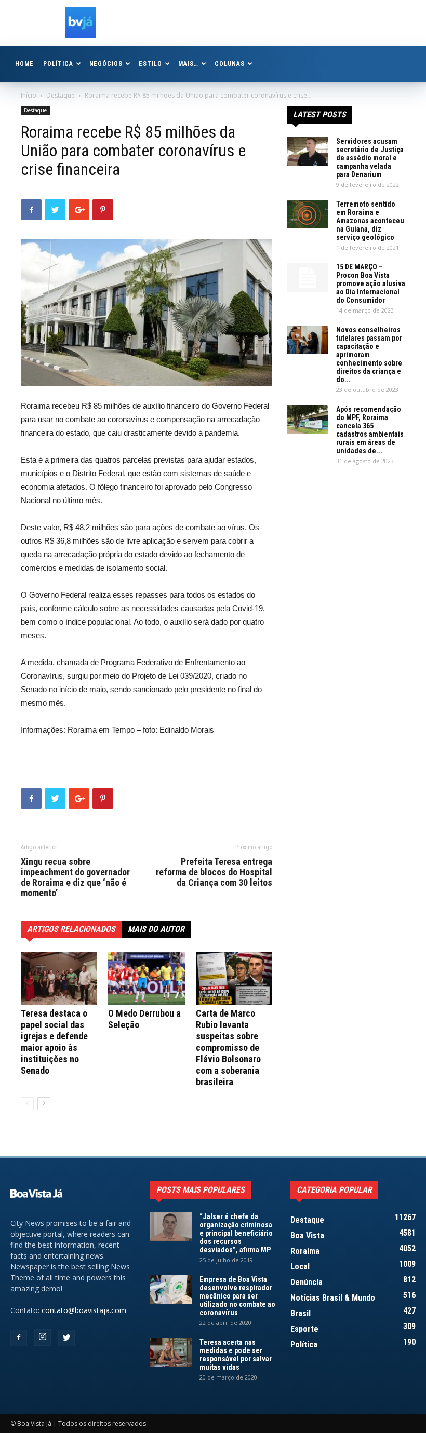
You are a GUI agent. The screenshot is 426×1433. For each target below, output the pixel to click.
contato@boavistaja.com (84, 1310)
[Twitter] (66, 1338)
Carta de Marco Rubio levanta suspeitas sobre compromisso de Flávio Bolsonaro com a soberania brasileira (228, 1047)
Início (28, 95)
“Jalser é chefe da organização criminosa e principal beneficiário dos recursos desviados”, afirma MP (236, 1233)
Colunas (230, 63)
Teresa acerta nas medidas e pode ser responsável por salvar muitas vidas (235, 1354)
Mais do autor (156, 929)
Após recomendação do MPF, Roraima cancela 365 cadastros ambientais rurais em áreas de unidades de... (370, 430)
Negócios (106, 63)
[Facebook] (18, 1338)
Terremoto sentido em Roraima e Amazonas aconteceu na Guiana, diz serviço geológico (370, 220)
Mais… (188, 63)
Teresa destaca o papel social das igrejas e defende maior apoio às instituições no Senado (54, 1042)
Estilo (150, 63)
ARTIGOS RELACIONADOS (71, 929)
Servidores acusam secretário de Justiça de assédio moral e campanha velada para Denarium (370, 158)
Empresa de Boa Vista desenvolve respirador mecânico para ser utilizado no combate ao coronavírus (237, 1296)
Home (24, 63)
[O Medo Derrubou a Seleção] (146, 978)
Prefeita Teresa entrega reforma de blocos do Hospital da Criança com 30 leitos (214, 872)
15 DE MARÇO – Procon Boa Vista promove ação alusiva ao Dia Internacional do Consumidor (370, 283)
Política (58, 63)
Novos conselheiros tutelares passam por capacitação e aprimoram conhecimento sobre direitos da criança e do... (369, 355)
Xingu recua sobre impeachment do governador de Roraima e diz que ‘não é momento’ (75, 877)
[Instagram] (42, 1337)
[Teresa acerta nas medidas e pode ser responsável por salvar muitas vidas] (171, 1352)
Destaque (60, 95)
